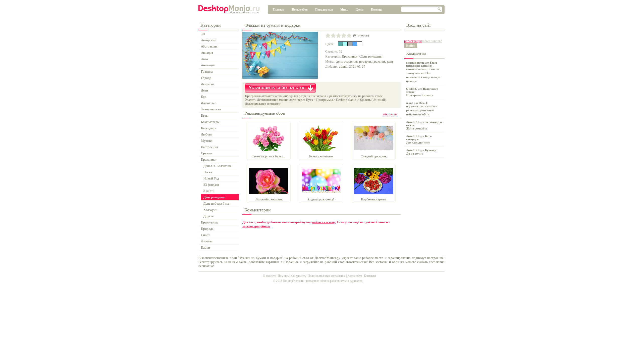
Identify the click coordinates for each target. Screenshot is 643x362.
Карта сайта (354, 276)
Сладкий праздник (374, 156)
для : (423, 72)
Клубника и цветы (374, 199)
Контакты (370, 276)
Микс (344, 9)
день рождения (347, 61)
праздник (379, 61)
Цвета (359, 9)
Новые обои (300, 9)
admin (343, 66)
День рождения (371, 56)
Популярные (324, 9)
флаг (390, 61)
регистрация (413, 41)
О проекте (269, 276)
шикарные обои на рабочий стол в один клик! (334, 281)
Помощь (376, 9)
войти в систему (324, 222)
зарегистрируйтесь (256, 226)
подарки (365, 61)
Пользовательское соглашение (263, 103)
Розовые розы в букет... (268, 156)
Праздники (349, 56)
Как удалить (298, 276)
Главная (278, 9)
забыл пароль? (432, 41)
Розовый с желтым (269, 199)
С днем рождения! (321, 199)
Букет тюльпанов (321, 156)
